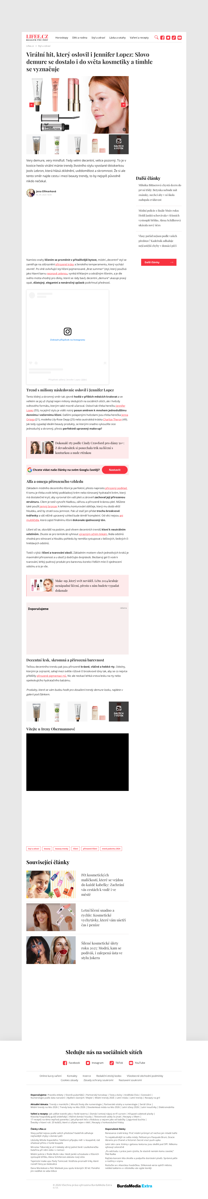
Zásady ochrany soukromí (98, 1080)
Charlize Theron (112, 419)
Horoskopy (61, 37)
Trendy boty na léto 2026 (72, 1107)
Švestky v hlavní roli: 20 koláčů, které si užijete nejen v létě (60, 1122)
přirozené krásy (64, 264)
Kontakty (72, 1076)
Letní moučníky (149, 1107)
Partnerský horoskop (96, 1094)
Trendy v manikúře (59, 1104)
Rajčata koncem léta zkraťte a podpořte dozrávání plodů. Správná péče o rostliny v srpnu (141, 1159)
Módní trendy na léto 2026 (44, 1107)
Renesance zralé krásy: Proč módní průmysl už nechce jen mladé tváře (141, 1133)
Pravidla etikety (55, 1094)
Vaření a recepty (139, 37)
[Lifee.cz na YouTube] (180, 39)
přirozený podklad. (116, 488)
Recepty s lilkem (131, 1116)
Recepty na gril (152, 1097)
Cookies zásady (69, 1080)
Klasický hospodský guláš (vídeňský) (49, 1116)
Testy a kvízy (115, 1094)
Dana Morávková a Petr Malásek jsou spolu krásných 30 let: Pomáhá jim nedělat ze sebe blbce (65, 1169)
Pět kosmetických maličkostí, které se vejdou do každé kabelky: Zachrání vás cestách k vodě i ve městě (102, 884)
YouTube (139, 1062)
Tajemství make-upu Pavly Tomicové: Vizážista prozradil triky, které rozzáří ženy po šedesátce (65, 1162)
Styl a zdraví (98, 37)
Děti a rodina (79, 37)
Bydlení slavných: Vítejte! (80, 1097)
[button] (156, 37)
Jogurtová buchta (136, 1119)
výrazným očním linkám (93, 534)
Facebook (74, 1062)
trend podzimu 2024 (111, 848)
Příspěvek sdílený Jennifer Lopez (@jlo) (67, 379)
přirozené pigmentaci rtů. (52, 676)
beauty (47, 848)
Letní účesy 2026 (130, 1107)
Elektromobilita (166, 1107)
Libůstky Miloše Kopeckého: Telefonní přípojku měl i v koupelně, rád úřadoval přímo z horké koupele (65, 1141)
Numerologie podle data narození (48, 1097)
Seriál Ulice (145, 1104)
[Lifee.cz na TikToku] (174, 39)
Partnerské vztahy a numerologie (120, 1104)
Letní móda (122, 1097)
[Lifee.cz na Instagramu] (168, 39)
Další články (152, 262)
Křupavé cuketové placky (140, 1113)
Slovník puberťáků (74, 1094)
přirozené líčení (90, 848)
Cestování (146, 1094)
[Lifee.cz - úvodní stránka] (37, 38)
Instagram (97, 1062)
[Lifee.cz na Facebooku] (162, 39)
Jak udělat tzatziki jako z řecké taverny (68, 1113)
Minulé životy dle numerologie (86, 1104)
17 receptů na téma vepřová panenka (50, 1119)
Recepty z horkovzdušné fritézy (108, 1122)
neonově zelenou (57, 273)
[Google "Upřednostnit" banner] (77, 474)
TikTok (119, 1062)
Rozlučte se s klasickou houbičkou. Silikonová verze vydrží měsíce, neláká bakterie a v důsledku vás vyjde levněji (138, 1166)
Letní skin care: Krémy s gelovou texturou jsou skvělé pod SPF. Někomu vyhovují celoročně (141, 1145)
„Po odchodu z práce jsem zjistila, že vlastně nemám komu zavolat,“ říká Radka (139, 1152)
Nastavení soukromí (130, 1080)
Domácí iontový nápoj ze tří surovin (108, 1113)
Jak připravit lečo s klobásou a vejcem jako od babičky (98, 1119)
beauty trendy (61, 848)
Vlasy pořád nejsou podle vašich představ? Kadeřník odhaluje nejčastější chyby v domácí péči (158, 241)
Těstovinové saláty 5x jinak (107, 1116)
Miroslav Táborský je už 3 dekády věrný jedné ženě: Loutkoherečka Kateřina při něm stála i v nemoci (64, 1148)
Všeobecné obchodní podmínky (145, 1076)
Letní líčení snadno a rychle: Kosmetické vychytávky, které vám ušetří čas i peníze (103, 917)
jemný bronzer (48, 506)
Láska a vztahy (117, 37)
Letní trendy (136, 1097)
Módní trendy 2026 (104, 1097)
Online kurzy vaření (51, 1076)
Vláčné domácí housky (80, 1116)
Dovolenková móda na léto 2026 (103, 1107)
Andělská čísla (131, 1094)
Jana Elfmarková (46, 191)
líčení (75, 848)
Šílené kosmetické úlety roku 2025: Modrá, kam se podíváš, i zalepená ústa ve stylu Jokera (101, 950)
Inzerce (87, 1076)
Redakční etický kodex (108, 1076)
